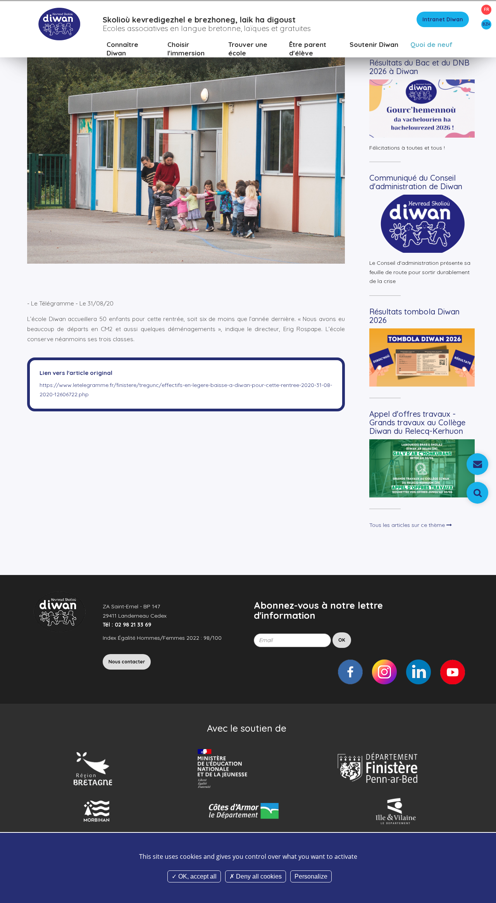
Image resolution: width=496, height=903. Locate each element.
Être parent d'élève (307, 48)
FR (486, 9)
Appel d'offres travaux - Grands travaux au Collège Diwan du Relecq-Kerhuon (417, 422)
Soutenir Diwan (374, 44)
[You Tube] (452, 672)
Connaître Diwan (122, 48)
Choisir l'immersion (186, 48)
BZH (486, 24)
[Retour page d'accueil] (59, 23)
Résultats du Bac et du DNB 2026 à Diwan (419, 67)
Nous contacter (126, 662)
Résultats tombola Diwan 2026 (414, 316)
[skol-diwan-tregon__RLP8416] (186, 146)
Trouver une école (247, 48)
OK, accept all (197, 876)
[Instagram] (384, 672)
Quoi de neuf (431, 44)
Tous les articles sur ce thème (407, 524)
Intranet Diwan (442, 19)
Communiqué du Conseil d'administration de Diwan (415, 182)
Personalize (310, 876)
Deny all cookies (258, 876)
